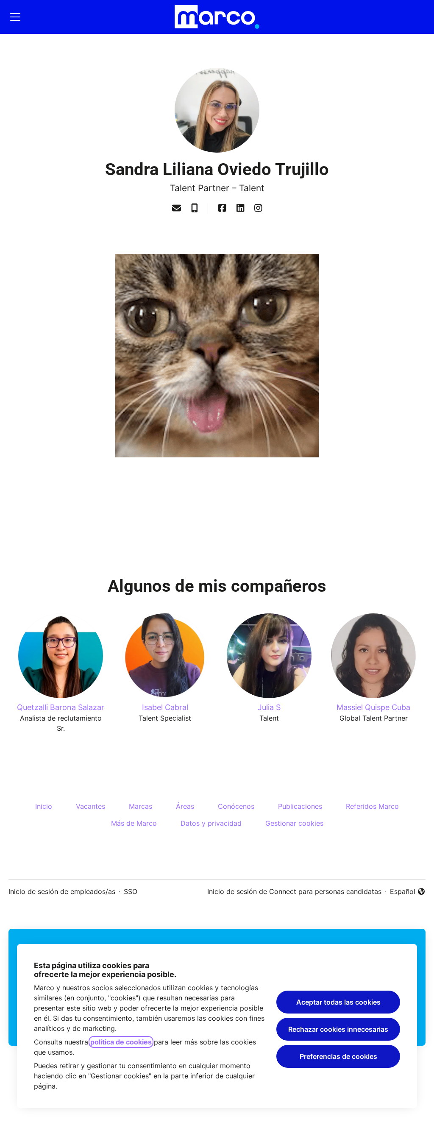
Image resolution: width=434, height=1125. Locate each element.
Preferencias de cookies (338, 1056)
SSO (130, 891)
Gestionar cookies (294, 823)
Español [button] (408, 892)
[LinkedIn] (240, 208)
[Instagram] (258, 208)
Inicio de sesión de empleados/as (61, 891)
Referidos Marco (372, 806)
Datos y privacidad (211, 823)
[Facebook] (222, 208)
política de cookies (121, 1042)
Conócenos (236, 806)
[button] (176, 208)
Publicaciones (300, 806)
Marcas (140, 806)
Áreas (185, 806)
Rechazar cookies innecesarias (338, 1029)
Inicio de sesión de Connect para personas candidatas (294, 891)
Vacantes (90, 806)
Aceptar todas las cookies (338, 1002)
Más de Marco (134, 823)
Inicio (43, 806)
